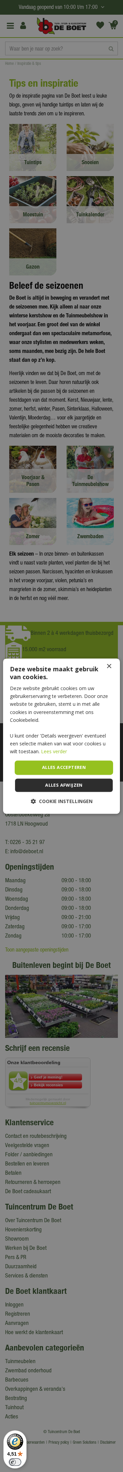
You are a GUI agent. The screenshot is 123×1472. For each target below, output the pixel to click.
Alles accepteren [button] (64, 767)
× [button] (108, 666)
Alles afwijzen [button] (64, 785)
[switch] (15, 1462)
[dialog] (61, 736)
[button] (62, 801)
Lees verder (54, 751)
